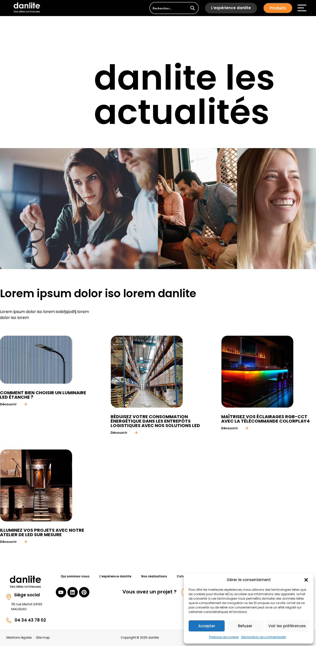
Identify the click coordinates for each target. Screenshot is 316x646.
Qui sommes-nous (75, 576)
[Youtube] (61, 592)
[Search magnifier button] (192, 8)
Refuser (245, 625)
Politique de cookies (224, 637)
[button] (306, 579)
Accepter (206, 625)
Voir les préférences (287, 625)
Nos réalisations (154, 576)
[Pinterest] (84, 592)
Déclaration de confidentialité (263, 637)
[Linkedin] (72, 592)
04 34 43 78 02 (30, 620)
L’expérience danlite (231, 7)
